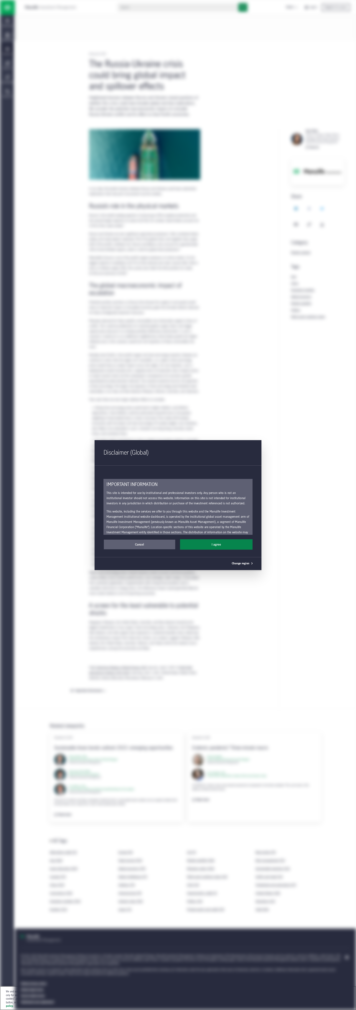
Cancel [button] (139, 544)
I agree (216, 544)
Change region (240, 563)
